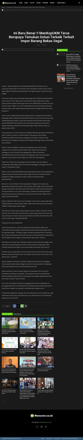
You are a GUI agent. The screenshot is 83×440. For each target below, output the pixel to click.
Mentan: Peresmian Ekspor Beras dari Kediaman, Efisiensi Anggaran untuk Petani (28, 351)
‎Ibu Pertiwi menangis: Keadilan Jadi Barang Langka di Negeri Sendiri (9, 392)
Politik (32, 3)
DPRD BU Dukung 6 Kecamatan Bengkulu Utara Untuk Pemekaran (73, 67)
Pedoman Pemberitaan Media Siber (70, 438)
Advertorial (61, 3)
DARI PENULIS (17, 314)
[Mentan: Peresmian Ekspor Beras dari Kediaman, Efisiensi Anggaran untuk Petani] (28, 342)
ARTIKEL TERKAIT (7, 314)
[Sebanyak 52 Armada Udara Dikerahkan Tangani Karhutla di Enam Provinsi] (10, 323)
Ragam (52, 3)
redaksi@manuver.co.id (45, 422)
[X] (18, 306)
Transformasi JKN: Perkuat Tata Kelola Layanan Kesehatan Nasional (9, 351)
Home (20, 3)
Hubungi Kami (57, 438)
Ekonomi (45, 3)
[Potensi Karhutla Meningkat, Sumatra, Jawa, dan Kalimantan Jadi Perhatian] (28, 323)
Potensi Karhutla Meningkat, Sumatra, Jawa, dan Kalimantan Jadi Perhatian (27, 331)
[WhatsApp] (22, 306)
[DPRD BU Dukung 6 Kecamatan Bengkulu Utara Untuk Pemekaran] (61, 68)
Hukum (38, 3)
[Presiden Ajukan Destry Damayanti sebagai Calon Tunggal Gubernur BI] (46, 383)
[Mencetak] (25, 306)
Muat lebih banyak (68, 88)
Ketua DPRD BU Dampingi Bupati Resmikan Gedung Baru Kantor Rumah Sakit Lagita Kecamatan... (73, 78)
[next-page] (5, 402)
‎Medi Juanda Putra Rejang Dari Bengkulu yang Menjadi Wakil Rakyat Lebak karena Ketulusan (9, 370)
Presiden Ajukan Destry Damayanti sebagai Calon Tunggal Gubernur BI (45, 392)
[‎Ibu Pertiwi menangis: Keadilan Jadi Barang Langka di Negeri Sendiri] (10, 383)
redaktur (68, 62)
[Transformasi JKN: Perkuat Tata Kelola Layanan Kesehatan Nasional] (10, 342)
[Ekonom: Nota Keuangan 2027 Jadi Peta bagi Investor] (46, 362)
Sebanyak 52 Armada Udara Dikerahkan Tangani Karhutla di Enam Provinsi (9, 331)
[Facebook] (14, 306)
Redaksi (42, 438)
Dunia (26, 3)
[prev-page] (3, 402)
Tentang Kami (49, 438)
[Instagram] (41, 426)
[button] (79, 3)
